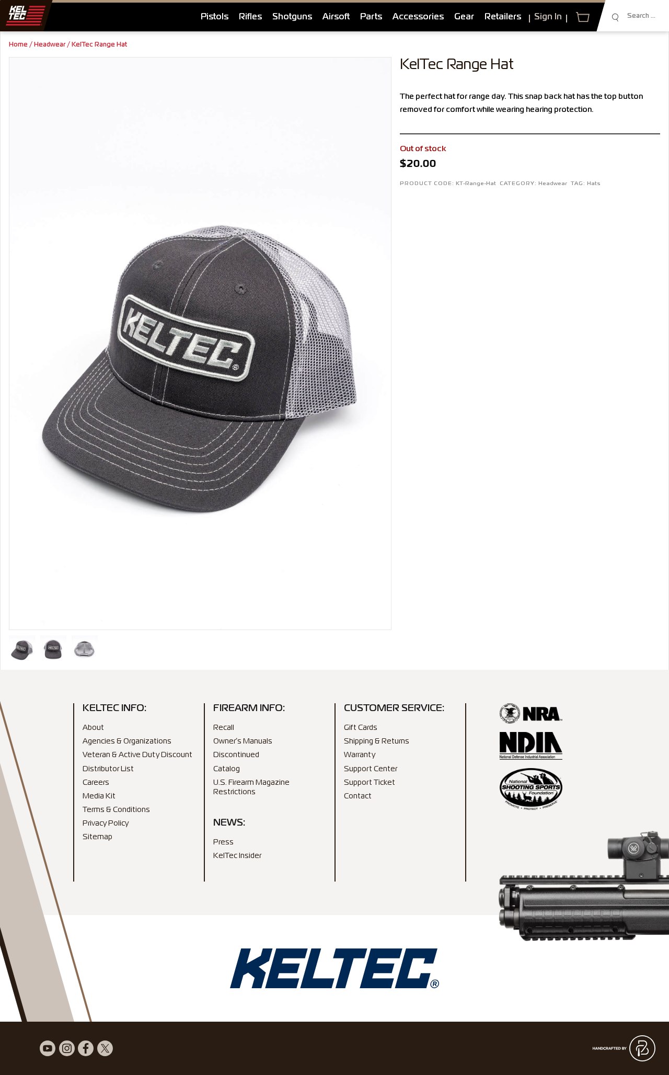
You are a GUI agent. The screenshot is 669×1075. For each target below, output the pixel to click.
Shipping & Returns (376, 741)
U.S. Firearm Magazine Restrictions (251, 787)
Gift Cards (360, 728)
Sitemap (97, 837)
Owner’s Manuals (242, 741)
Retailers (503, 17)
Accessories (418, 17)
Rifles (250, 17)
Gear (464, 17)
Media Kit (99, 796)
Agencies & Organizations (127, 741)
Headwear (49, 45)
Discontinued (236, 755)
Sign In (548, 17)
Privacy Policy (106, 823)
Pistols (214, 17)
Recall (223, 728)
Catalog (226, 769)
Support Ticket (369, 783)
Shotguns (292, 17)
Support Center (370, 769)
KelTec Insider (237, 856)
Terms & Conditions (116, 810)
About (93, 728)
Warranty (359, 755)
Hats (594, 183)
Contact (358, 796)
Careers (96, 783)
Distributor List (108, 769)
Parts (371, 17)
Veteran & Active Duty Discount (137, 755)
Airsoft (336, 17)
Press (223, 842)
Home (18, 45)
